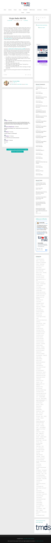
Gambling (42, 346)
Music (37, 412)
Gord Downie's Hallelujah (40, 353)
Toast (45, 473)
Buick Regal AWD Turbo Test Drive (41, 280)
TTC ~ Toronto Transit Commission (40, 506)
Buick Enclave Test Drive (40, 275)
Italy (41, 382)
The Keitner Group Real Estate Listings (41, 468)
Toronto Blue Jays (39, 480)
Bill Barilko (44, 272)
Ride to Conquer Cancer (40, 438)
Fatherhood (38, 321)
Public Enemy (38, 431)
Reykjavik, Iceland (43, 436)
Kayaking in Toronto (39, 386)
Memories (37, 404)
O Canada (37, 417)
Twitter (44, 508)
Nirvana (45, 416)
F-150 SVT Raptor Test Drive (40, 316)
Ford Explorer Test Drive (40, 333)
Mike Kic (42, 404)
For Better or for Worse (40, 325)
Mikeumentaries (38, 406)
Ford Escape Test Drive (40, 330)
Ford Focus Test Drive (39, 338)
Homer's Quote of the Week (40, 367)
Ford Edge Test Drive (39, 328)
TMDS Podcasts (32, 9)
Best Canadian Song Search (40, 269)
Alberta (37, 260)
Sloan (42, 446)
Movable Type (38, 411)
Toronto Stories (38, 500)
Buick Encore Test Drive (40, 277)
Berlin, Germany (38, 267)
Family (37, 318)
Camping (37, 283)
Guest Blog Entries (39, 355)
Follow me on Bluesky (41, 219)
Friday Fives (38, 346)
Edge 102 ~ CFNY (39, 313)
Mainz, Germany (43, 398)
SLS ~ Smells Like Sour (40, 447)
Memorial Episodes (39, 402)
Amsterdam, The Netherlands (41, 262)
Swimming (38, 452)
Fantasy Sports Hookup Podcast (41, 320)
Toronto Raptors (39, 497)
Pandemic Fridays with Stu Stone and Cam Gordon (40, 422)
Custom (42, 304)
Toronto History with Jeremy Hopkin (40, 484)
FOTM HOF (25, 9)
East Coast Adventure (39, 309)
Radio (6, 74)
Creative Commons (31, 538)
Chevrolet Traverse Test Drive (41, 293)
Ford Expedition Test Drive (40, 331)
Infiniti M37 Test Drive (39, 380)
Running (37, 441)
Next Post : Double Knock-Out (17, 151)
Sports (42, 451)
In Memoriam (38, 378)
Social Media (38, 451)
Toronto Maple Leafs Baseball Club (41, 489)
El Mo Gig (45, 9)
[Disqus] (17, 104)
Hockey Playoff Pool (39, 365)
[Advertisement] (43, 35)
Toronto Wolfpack (39, 504)
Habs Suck (45, 355)
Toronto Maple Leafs (39, 486)
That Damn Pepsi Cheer (40, 459)
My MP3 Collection (39, 414)
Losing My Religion (42, 396)
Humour (44, 372)
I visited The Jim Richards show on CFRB (16, 48)
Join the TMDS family (39, 522)
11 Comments (25, 20)
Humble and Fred (39, 372)
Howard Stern (38, 368)
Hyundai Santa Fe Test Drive (40, 375)
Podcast (15, 9)
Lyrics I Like (38, 398)
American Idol (42, 260)
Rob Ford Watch (38, 440)
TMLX (42, 473)
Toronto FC (38, 481)
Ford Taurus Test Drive (40, 341)
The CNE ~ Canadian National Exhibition (41, 462)
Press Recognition (42, 427)
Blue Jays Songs (38, 274)
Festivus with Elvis (39, 323)
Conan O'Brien (38, 301)
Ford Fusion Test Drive (40, 340)
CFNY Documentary (39, 285)
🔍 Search (28, 12)
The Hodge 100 (38, 465)
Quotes (43, 431)
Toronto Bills (44, 478)
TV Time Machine (39, 508)
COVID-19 (37, 304)
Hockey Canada (38, 363)
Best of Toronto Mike (39, 270)
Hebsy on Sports (39, 360)
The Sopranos (44, 470)
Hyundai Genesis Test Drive (40, 373)
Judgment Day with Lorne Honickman (40, 384)
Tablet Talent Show (39, 454)
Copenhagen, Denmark (40, 303)
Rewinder (37, 436)
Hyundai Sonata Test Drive (40, 377)
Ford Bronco (38, 326)
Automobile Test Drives (40, 265)
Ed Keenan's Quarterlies (40, 311)
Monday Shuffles (39, 409)
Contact (22, 12)
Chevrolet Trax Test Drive (40, 295)
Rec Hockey (38, 435)
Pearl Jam (37, 425)
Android (37, 264)
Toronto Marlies (38, 490)
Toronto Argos (38, 478)
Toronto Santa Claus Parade (40, 499)
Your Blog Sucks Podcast (40, 515)
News (42, 416)
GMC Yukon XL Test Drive (40, 348)
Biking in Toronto (39, 272)
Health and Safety (39, 358)
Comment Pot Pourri (39, 299)
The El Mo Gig (38, 464)
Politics (37, 427)
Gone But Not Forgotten (40, 350)
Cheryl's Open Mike (39, 93)
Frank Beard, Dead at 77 (40, 150)
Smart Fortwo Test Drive (40, 449)
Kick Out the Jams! (39, 388)
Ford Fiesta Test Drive (39, 335)
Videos (37, 510)
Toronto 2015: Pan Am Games (41, 476)
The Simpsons (38, 470)
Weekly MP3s (38, 511)
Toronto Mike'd (19, 84)
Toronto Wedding (39, 502)
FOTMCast (43, 343)
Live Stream (39, 9)
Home (5, 9)
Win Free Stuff (44, 511)
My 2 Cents (41, 412)
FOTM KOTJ (38, 343)
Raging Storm (41, 433)
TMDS (13, 84)
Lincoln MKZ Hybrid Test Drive (41, 393)
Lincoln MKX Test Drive (40, 391)
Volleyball (40, 510)
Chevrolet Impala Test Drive (40, 288)
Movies (43, 411)
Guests (20, 9)
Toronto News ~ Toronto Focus (41, 494)
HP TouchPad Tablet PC (40, 370)
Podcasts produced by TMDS (40, 520)
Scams (41, 441)
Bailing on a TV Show (39, 170)
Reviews (42, 435)
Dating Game (38, 306)
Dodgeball (43, 306)
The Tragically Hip (39, 471)
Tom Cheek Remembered (40, 475)
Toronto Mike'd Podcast (40, 492)
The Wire (44, 471)
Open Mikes (38, 419)
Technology (38, 456)
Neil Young (38, 416)
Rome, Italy (44, 440)
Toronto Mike (10, 20)
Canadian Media (42, 283)
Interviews (37, 382)
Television (42, 456)
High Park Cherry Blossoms (40, 362)
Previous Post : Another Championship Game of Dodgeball (17, 149)
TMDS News (38, 473)
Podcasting (42, 425)
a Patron (26, 84)
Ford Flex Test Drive (39, 336)
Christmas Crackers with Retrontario (40, 298)
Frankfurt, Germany (39, 345)
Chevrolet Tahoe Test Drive (40, 292)
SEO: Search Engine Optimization (39, 444)
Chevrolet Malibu (39, 290)
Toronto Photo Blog (39, 495)
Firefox (44, 323)
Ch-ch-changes (38, 287)
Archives (10, 9)
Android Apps (42, 264)
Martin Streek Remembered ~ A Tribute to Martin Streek (41, 401)
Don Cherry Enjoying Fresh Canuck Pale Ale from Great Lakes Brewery (41, 203)
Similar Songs (38, 446)
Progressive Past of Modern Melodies (40, 430)
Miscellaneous (38, 407)
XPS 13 (37, 513)
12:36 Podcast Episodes (40, 259)
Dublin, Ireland (38, 308)
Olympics (42, 417)
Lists (37, 396)
